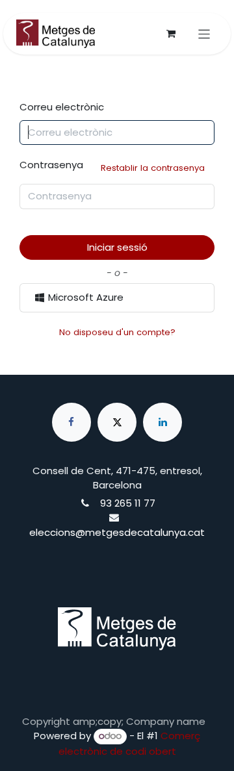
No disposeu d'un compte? (117, 332)
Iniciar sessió (117, 247)
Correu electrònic (62, 107)
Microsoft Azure (85, 297)
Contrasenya (112, 166)
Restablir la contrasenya (153, 168)
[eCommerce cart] (171, 34)
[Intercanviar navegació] (204, 33)
